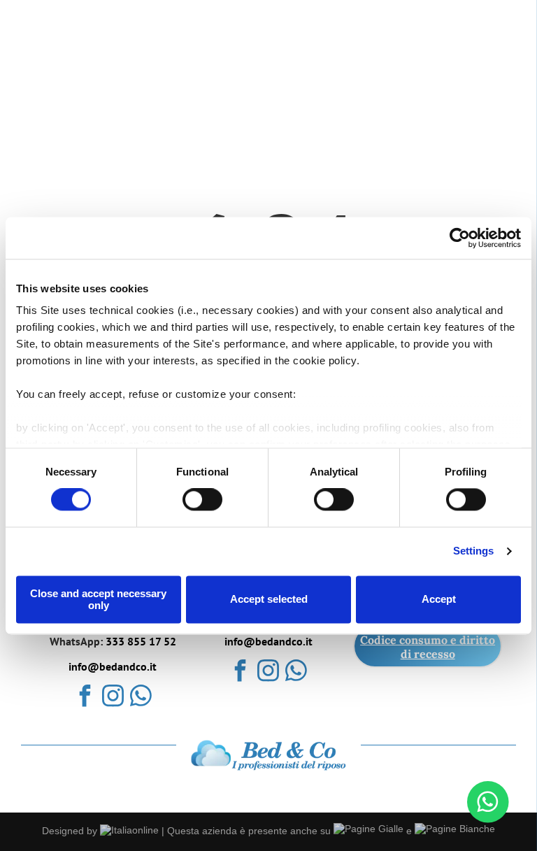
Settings (473, 551)
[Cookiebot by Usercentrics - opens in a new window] (460, 237)
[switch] (202, 500)
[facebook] (84, 697)
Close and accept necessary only (98, 599)
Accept (439, 600)
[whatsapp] (140, 697)
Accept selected (269, 600)
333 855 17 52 (141, 641)
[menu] (506, 35)
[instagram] (112, 697)
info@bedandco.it (113, 666)
